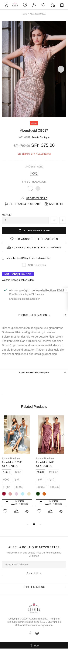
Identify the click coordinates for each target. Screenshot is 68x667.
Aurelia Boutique (15, 4)
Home (24, 14)
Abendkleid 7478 (44, 462)
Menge (6, 214)
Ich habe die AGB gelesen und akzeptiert (28, 258)
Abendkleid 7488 (10, 462)
